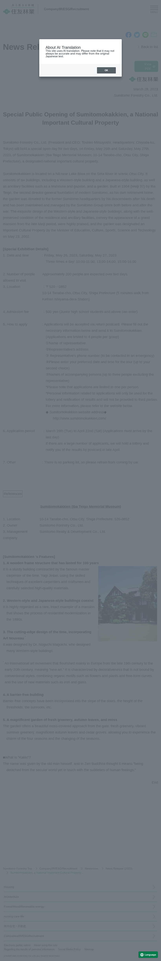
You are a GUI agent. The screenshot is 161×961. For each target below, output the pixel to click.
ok (106, 70)
